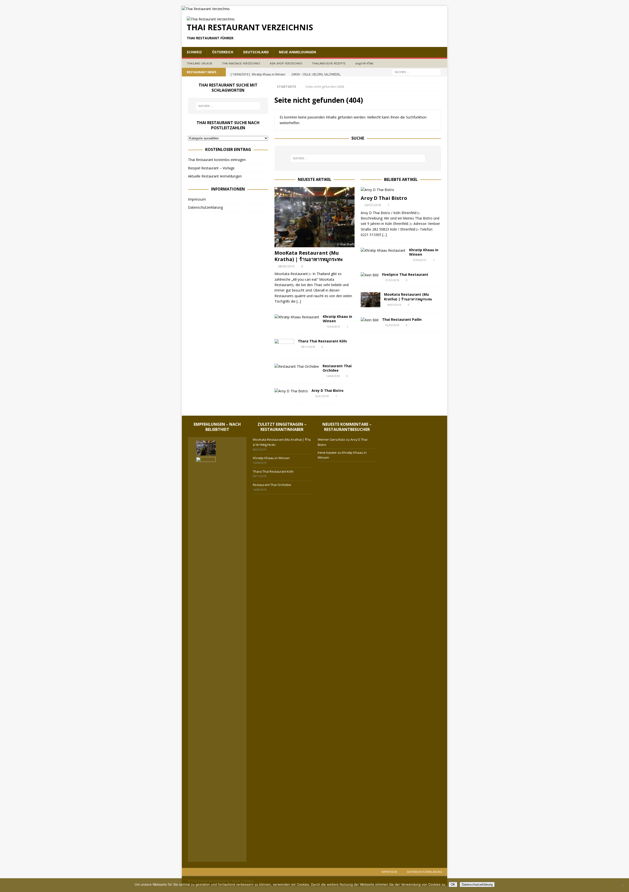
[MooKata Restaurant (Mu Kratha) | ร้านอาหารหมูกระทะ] (314, 217)
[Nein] (622, 885)
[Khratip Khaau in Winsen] (296, 317)
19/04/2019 (333, 326)
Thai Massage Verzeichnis (241, 63)
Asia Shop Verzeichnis (286, 63)
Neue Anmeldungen (297, 52)
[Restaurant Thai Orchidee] (296, 366)
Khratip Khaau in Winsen (337, 318)
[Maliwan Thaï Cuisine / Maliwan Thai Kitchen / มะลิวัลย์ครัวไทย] (227, 834)
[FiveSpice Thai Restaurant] (369, 275)
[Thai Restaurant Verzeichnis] (206, 8)
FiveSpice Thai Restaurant (405, 274)
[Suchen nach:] (416, 71)
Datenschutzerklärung (205, 207)
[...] (299, 301)
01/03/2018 (392, 280)
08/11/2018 (308, 347)
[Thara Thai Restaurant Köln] (284, 346)
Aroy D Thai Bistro (327, 390)
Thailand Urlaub (199, 63)
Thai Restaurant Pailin (402, 319)
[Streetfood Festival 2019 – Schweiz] (227, 852)
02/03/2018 (392, 325)
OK (453, 884)
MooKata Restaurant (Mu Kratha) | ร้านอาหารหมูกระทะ (308, 256)
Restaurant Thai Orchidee (337, 368)
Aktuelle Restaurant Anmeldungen (215, 176)
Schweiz (194, 52)
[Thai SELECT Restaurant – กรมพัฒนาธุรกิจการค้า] (206, 850)
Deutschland (256, 52)
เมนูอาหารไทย (364, 63)
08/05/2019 (286, 266)
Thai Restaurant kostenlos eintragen (217, 159)
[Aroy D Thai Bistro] (291, 391)
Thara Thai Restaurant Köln (322, 341)
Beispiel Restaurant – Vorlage (211, 168)
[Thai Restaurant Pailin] (369, 320)
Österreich (222, 52)
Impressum (197, 199)
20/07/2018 (322, 396)
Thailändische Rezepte (328, 63)
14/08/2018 (333, 376)
